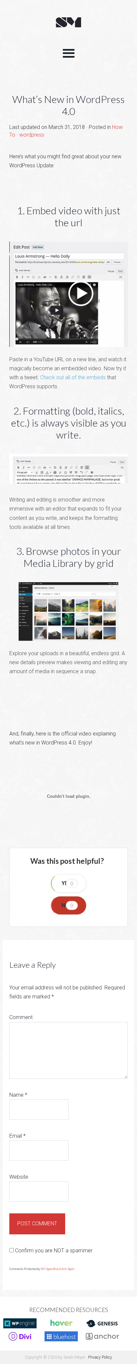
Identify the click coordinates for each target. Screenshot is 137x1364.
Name (18, 1095)
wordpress (31, 135)
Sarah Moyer (68, 22)
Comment (21, 1017)
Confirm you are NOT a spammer (53, 1250)
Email (17, 1136)
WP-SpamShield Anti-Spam (57, 1269)
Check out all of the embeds (73, 377)
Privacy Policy (100, 1357)
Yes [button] (67, 883)
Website (18, 1177)
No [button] (67, 905)
